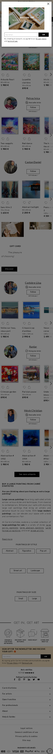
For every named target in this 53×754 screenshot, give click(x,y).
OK (43, 34)
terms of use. (13, 41)
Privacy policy (41, 39)
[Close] (48, 4)
